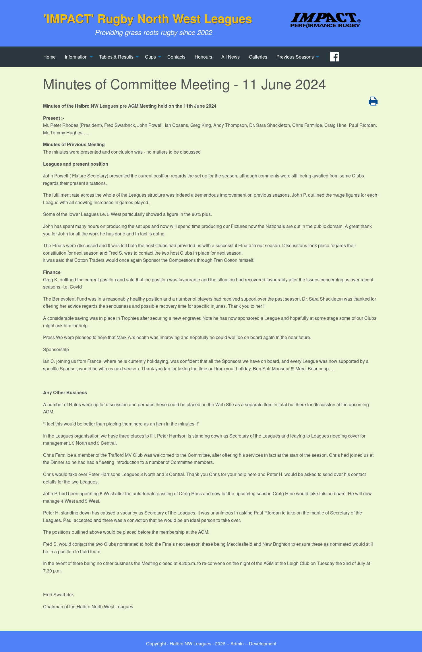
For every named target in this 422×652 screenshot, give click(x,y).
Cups (150, 56)
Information (76, 56)
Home (49, 56)
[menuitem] (49, 56)
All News (230, 56)
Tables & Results (116, 56)
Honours (203, 56)
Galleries (258, 56)
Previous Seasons (295, 56)
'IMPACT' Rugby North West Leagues (147, 18)
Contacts (176, 56)
